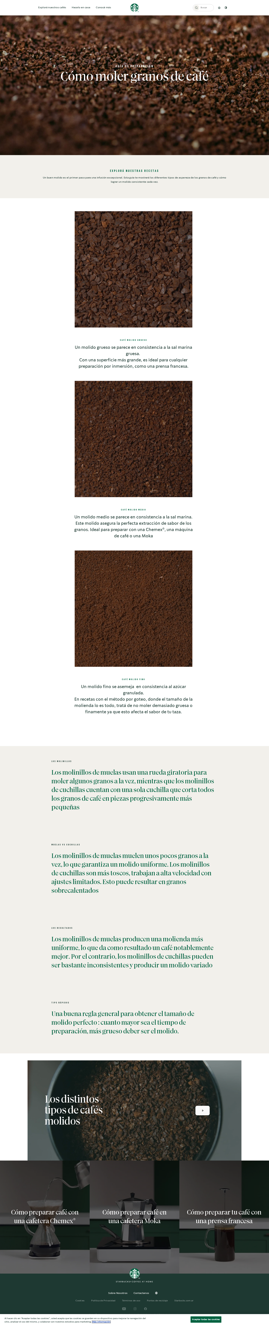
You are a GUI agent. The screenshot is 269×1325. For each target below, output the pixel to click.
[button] (196, 7)
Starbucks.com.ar (183, 1301)
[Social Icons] (124, 1309)
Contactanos (141, 1293)
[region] (134, 1319)
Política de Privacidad (103, 1301)
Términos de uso (131, 1301)
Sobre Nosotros (117, 1293)
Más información (101, 1322)
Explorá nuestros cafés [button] (52, 7)
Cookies (80, 1301)
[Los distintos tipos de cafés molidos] (198, 1110)
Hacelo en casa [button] (81, 7)
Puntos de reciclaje (157, 1301)
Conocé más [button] (103, 7)
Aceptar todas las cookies (206, 1319)
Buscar (204, 8)
